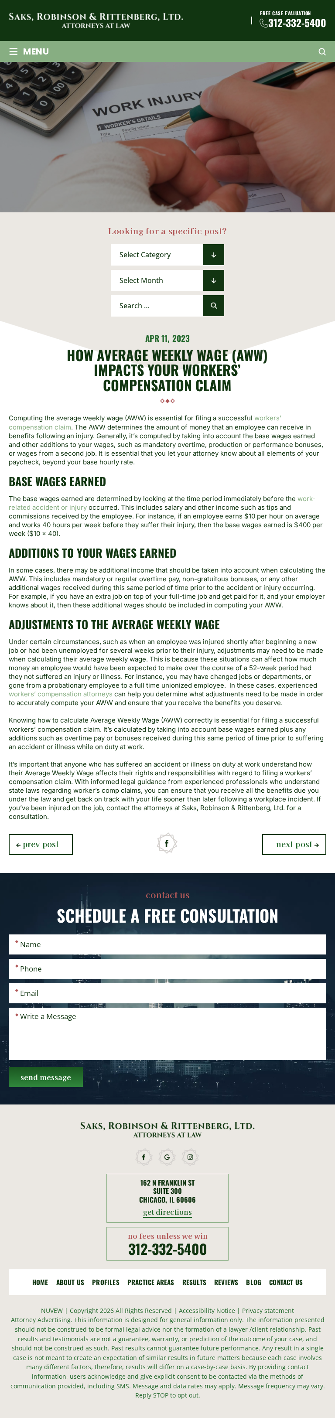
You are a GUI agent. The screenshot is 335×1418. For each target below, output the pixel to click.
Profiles (106, 1282)
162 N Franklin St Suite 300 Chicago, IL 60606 (167, 1191)
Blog (253, 1282)
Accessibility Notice (208, 1311)
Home (40, 1282)
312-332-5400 (297, 23)
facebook (167, 843)
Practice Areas (150, 1282)
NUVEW (52, 1311)
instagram (190, 1157)
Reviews (226, 1282)
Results (194, 1282)
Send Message (46, 1076)
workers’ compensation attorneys (61, 694)
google (167, 1157)
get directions (167, 1212)
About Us (70, 1282)
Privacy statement (268, 1311)
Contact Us (286, 1282)
